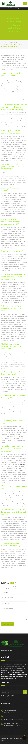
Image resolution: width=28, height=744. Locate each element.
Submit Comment (8, 624)
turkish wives (22, 464)
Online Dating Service (12, 42)
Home (2, 42)
